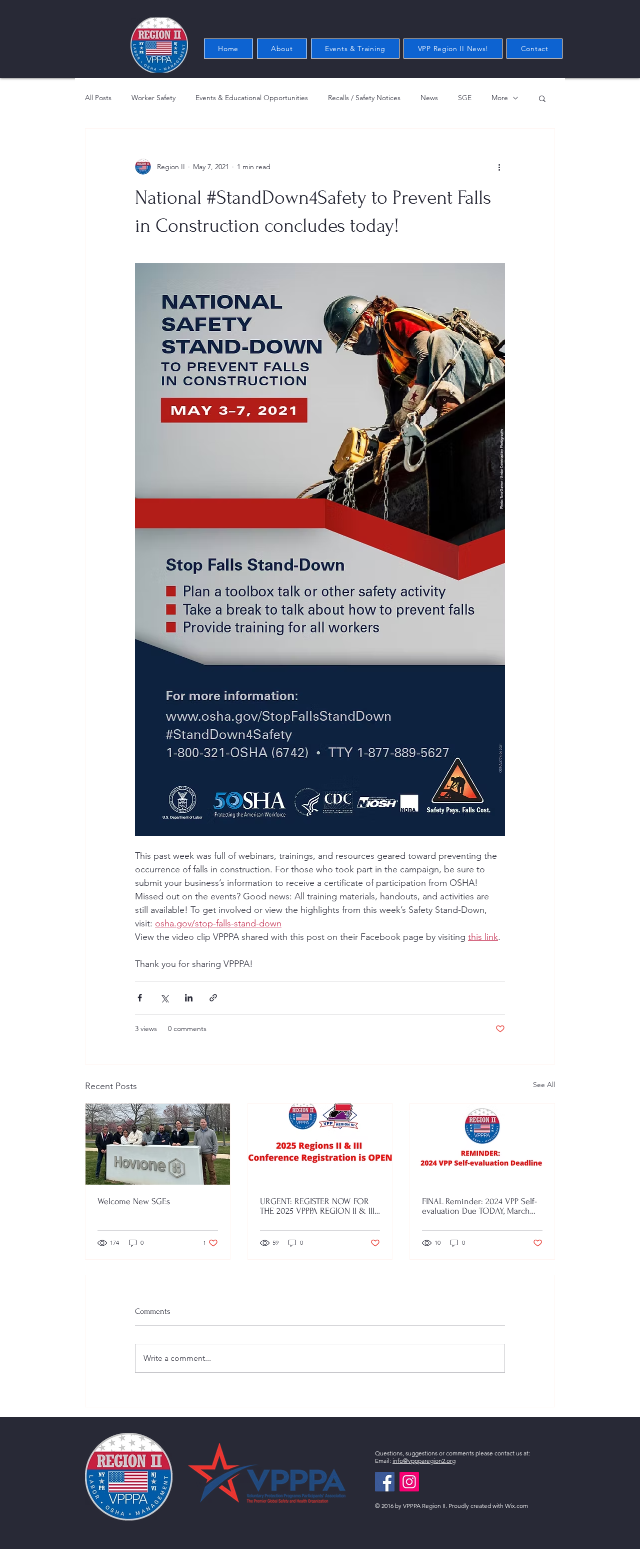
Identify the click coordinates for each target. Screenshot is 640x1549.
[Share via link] (213, 997)
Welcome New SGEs (134, 1201)
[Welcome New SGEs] (158, 1144)
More (500, 97)
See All (544, 1084)
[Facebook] (384, 1481)
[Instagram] (409, 1481)
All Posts (98, 97)
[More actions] (499, 167)
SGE (465, 97)
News (429, 97)
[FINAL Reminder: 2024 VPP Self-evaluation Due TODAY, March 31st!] (482, 1144)
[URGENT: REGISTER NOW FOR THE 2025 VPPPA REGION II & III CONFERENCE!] (320, 1144)
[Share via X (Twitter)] (164, 997)
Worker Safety (154, 97)
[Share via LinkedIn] (189, 997)
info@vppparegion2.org (424, 1460)
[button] (542, 98)
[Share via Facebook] (139, 997)
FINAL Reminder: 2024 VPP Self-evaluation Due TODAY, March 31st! (479, 1206)
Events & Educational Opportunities (252, 97)
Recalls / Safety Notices (364, 97)
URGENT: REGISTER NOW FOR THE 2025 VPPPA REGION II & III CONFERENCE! (317, 1206)
